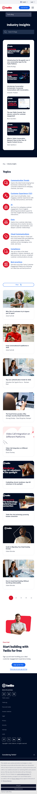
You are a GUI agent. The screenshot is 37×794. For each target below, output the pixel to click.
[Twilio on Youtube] (19, 739)
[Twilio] (7, 7)
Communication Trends (20, 180)
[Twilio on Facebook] (4, 739)
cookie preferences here (23, 774)
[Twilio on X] (9, 739)
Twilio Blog (10, 14)
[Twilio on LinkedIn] (14, 739)
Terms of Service (7, 781)
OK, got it (18, 785)
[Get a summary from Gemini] (9, 694)
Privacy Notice (15, 778)
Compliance (15, 249)
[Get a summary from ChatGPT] (4, 694)
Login (32, 2)
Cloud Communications (20, 234)
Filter (17, 284)
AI (12, 205)
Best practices (16, 262)
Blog (4, 164)
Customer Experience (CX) (21, 193)
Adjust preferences (18, 788)
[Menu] (33, 7)
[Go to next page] (31, 598)
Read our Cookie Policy (6, 791)
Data (13, 220)
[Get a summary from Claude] (14, 694)
